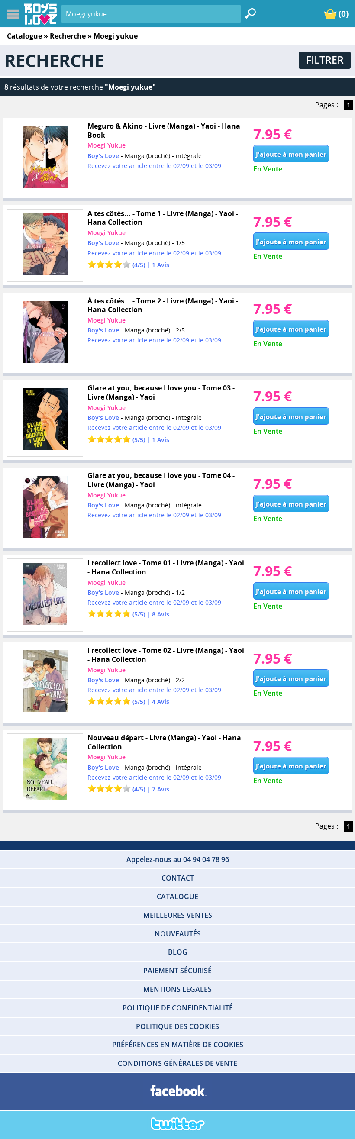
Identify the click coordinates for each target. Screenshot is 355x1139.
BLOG (177, 952)
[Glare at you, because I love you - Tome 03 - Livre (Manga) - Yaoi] (45, 420)
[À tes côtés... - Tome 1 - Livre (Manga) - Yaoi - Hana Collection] (45, 245)
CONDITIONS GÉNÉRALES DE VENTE (177, 1063)
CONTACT (177, 878)
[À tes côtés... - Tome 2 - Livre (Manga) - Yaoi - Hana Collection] (45, 332)
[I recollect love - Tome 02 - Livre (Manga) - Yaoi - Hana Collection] (45, 682)
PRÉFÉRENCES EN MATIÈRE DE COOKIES (177, 1044)
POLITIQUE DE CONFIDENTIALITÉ (178, 1008)
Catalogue (24, 36)
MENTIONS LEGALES (177, 989)
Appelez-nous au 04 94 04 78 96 (177, 859)
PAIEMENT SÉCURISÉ (177, 970)
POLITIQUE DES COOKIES (177, 1026)
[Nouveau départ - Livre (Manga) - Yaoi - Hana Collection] (45, 770)
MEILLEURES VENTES (177, 915)
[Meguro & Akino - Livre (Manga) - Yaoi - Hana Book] (45, 158)
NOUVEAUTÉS (178, 934)
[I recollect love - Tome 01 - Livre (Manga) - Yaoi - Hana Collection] (45, 595)
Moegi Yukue (106, 145)
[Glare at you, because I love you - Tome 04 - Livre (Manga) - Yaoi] (45, 507)
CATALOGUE (177, 896)
